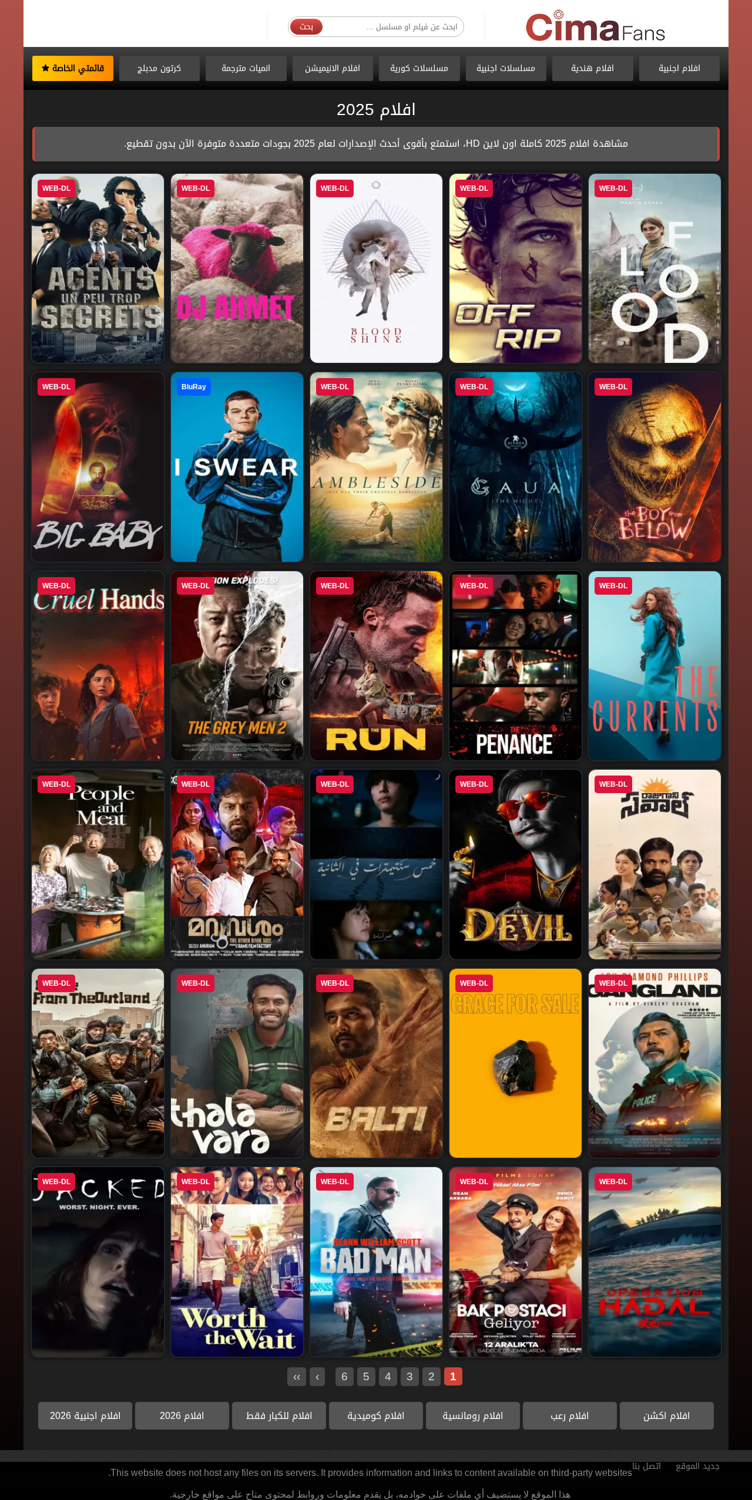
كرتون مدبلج (159, 68)
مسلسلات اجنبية (505, 68)
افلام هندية (592, 68)
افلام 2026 (182, 1416)
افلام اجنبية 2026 (85, 1416)
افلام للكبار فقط (279, 1416)
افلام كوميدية (376, 1416)
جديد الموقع (698, 1466)
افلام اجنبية (679, 68)
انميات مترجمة (245, 68)
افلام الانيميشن (332, 68)
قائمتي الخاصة (76, 68)
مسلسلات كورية (419, 68)
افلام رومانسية (472, 1416)
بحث (306, 27)
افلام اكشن (666, 1416)
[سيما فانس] (596, 26)
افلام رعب (569, 1416)
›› (296, 1376)
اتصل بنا (646, 1466)
